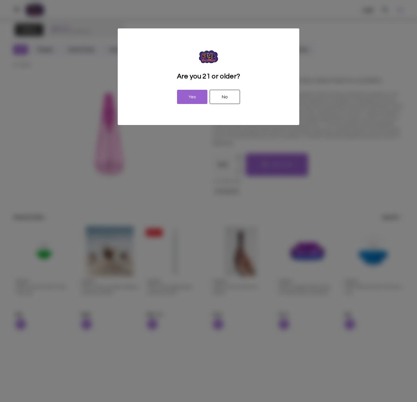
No (225, 97)
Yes (192, 97)
